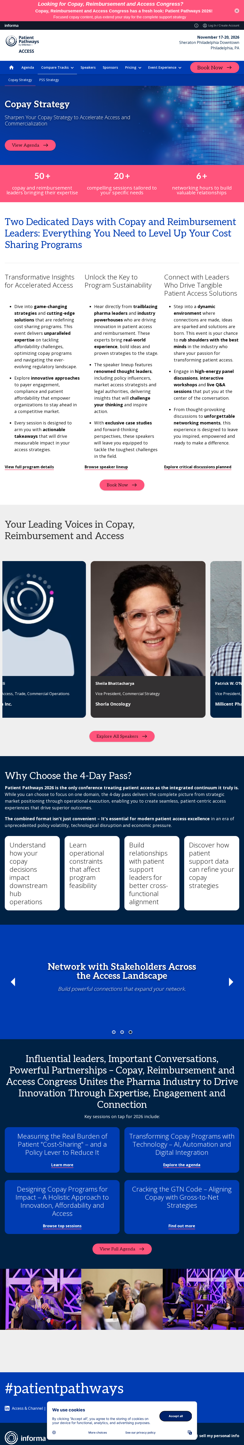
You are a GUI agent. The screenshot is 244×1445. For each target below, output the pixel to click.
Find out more (181, 1225)
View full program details (29, 467)
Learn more (62, 1164)
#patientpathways (64, 1389)
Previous (13, 982)
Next (231, 982)
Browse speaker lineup (106, 467)
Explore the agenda (181, 1164)
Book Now (210, 68)
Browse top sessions (62, 1225)
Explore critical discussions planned (197, 467)
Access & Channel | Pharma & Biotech (45, 1408)
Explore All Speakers (117, 736)
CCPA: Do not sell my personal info (206, 1435)
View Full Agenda (117, 1248)
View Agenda (25, 145)
